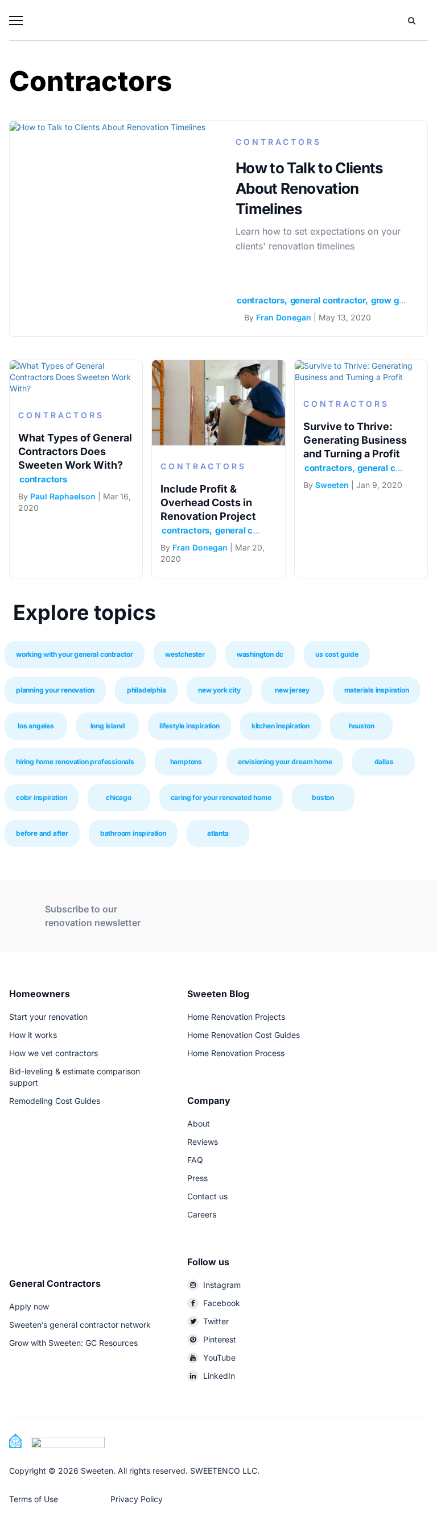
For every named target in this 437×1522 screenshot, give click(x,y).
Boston (323, 797)
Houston (361, 726)
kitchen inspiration (281, 726)
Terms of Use (33, 1499)
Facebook (221, 1303)
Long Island (107, 726)
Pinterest (219, 1339)
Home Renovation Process (236, 1053)
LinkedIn (219, 1376)
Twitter (216, 1321)
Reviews (202, 1141)
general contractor (327, 300)
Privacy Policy (136, 1499)
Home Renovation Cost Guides (243, 1035)
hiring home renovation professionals (75, 761)
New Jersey (292, 690)
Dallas (384, 761)
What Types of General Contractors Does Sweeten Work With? (75, 451)
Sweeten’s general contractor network (80, 1324)
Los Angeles (36, 726)
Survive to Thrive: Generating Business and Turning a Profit (355, 440)
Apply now (29, 1306)
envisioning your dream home (285, 761)
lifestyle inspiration (189, 726)
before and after (42, 833)
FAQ (195, 1160)
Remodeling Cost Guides (54, 1101)
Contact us (207, 1196)
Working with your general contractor (74, 654)
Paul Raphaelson (63, 496)
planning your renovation (55, 690)
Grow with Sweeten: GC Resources (73, 1343)
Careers (201, 1214)
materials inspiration (376, 690)
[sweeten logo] (57, 1440)
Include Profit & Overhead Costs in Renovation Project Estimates (208, 509)
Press (197, 1178)
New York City (219, 690)
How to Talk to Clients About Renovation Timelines (310, 188)
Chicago (118, 797)
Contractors (278, 142)
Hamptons (186, 761)
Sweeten (332, 485)
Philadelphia (146, 690)
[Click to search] (412, 20)
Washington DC (260, 654)
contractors (261, 300)
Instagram (222, 1285)
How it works (33, 1035)
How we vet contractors (53, 1053)
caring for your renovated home (221, 797)
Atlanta (218, 833)
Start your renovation (48, 1016)
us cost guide (336, 654)
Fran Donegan (283, 317)
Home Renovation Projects (236, 1016)
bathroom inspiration (133, 833)
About (198, 1123)
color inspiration (41, 797)
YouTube (219, 1357)
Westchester (185, 654)
